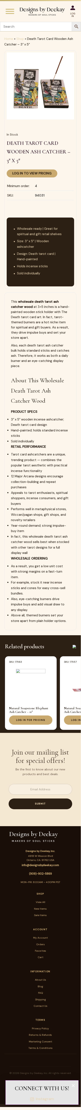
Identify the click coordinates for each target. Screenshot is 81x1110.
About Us (40, 979)
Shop (20, 39)
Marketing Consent (40, 1041)
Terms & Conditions (40, 1048)
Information (40, 971)
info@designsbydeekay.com (40, 865)
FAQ (40, 993)
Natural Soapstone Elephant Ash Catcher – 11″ (28, 710)
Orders (40, 944)
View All (40, 902)
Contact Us (40, 1006)
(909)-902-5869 (40, 874)
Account (40, 929)
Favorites (40, 951)
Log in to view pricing (31, 173)
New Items (40, 908)
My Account (40, 937)
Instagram (45, 1098)
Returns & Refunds (40, 1035)
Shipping (40, 999)
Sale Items (40, 915)
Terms (40, 1019)
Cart (40, 957)
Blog (40, 986)
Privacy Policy (40, 1028)
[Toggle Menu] (10, 11)
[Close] (73, 1086)
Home (8, 39)
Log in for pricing (30, 719)
